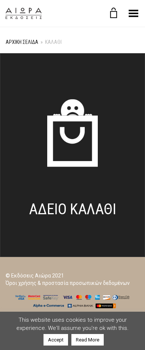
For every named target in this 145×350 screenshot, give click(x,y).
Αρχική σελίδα (22, 42)
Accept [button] (56, 340)
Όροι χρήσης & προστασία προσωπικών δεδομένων (68, 283)
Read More (87, 340)
